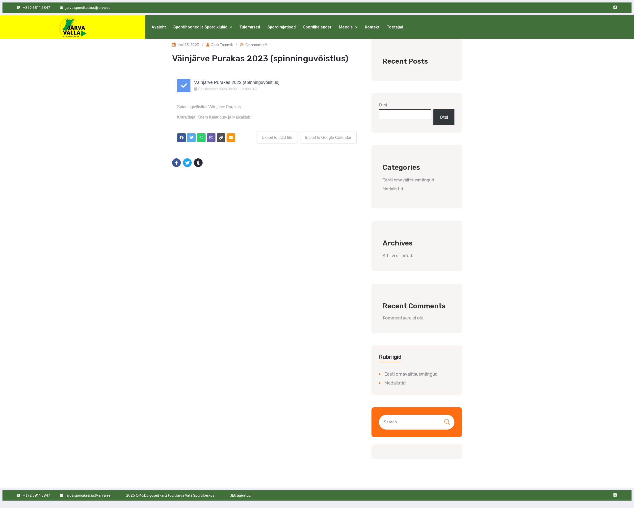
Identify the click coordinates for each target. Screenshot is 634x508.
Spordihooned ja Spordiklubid (200, 27)
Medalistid (393, 188)
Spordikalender (317, 27)
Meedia (346, 27)
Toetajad (395, 27)
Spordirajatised (281, 27)
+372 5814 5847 (36, 8)
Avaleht (159, 27)
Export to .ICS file (277, 137)
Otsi (383, 105)
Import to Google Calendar (328, 137)
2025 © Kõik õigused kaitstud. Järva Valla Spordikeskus (170, 495)
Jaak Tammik (222, 45)
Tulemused (249, 27)
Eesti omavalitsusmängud (408, 179)
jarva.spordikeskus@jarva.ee (88, 8)
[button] (203, 27)
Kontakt (372, 27)
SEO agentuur (241, 495)
